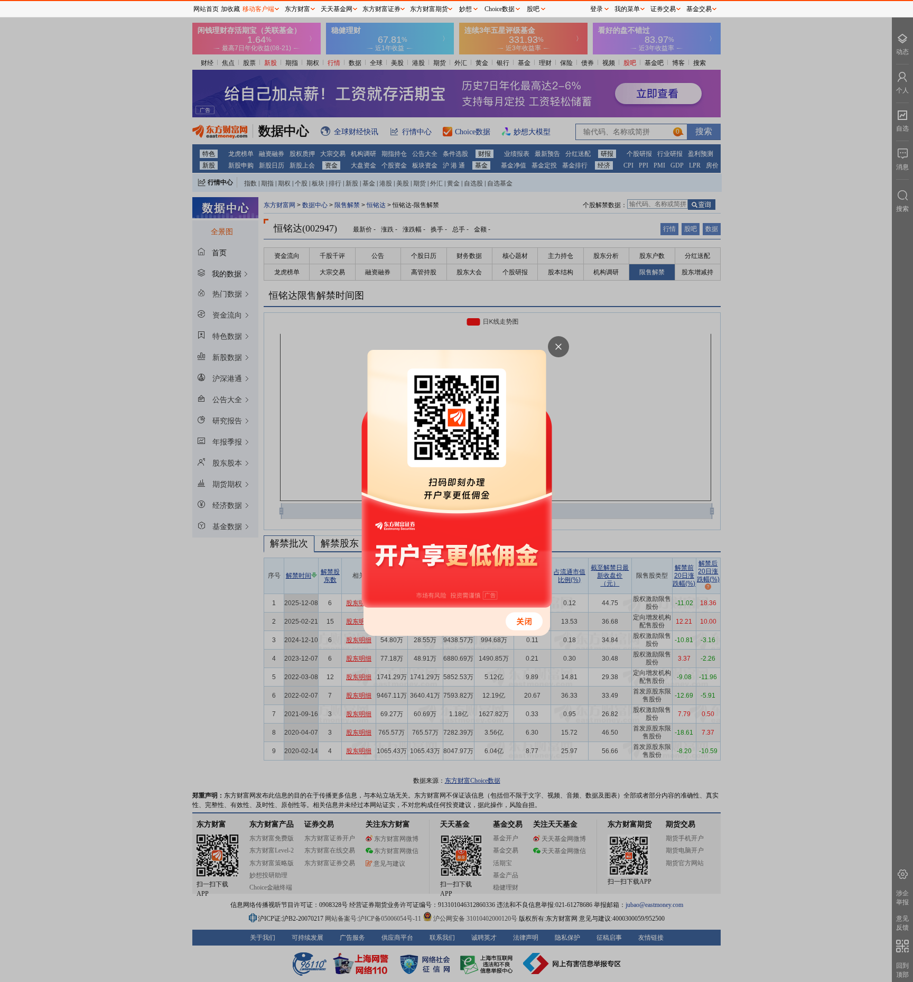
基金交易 (699, 9)
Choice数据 (500, 9)
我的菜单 (627, 9)
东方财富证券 (381, 9)
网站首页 (206, 9)
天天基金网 (336, 9)
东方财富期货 (429, 9)
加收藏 (230, 9)
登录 (596, 9)
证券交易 (663, 9)
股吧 (533, 9)
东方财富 (297, 9)
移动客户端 (258, 9)
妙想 (465, 9)
